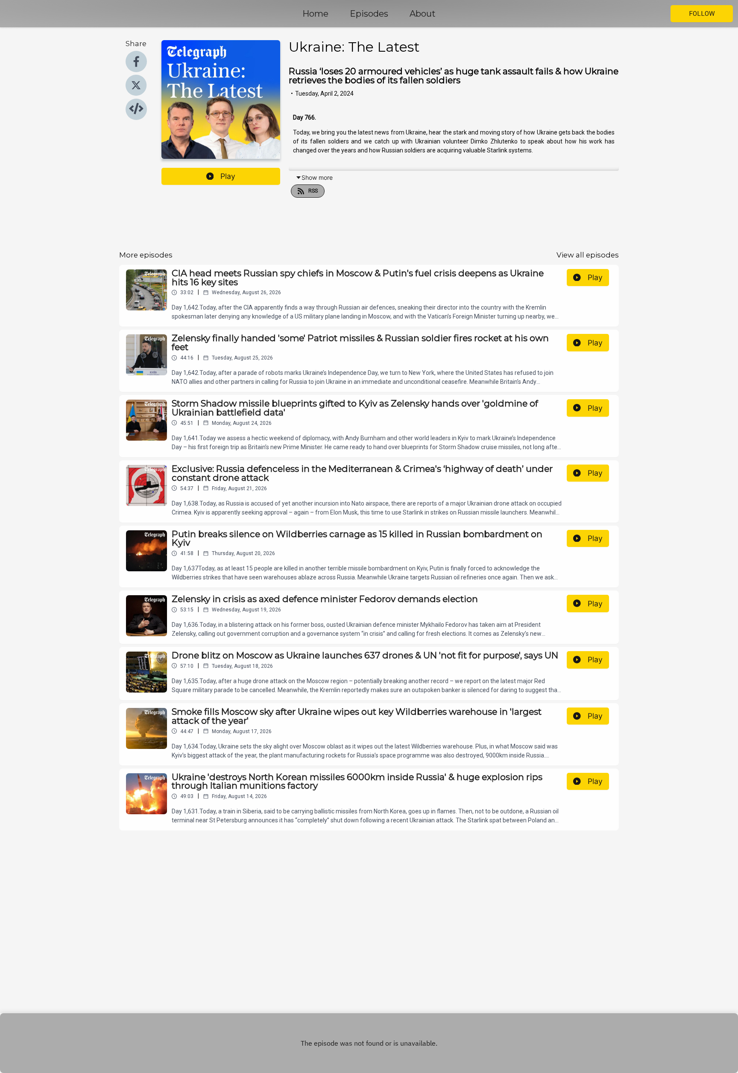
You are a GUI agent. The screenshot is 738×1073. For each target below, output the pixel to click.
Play (227, 176)
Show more (317, 177)
